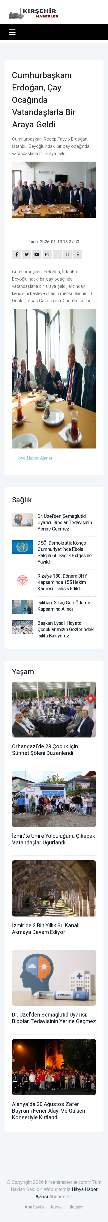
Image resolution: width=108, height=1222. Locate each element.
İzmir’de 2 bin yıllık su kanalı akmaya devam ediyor (46, 929)
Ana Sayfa (34, 1207)
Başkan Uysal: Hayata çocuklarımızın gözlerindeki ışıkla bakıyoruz (66, 630)
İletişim (76, 1207)
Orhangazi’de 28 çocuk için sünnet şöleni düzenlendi (45, 750)
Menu (13, 32)
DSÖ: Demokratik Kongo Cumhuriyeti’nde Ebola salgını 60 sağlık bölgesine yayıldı (65, 553)
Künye (57, 1207)
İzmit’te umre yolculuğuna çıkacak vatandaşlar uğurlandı (53, 839)
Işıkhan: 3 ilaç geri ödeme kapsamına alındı (64, 606)
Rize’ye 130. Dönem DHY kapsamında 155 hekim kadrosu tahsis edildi (62, 582)
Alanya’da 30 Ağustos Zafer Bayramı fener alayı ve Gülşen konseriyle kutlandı (48, 1111)
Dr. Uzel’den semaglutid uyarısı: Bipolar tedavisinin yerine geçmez (65, 523)
